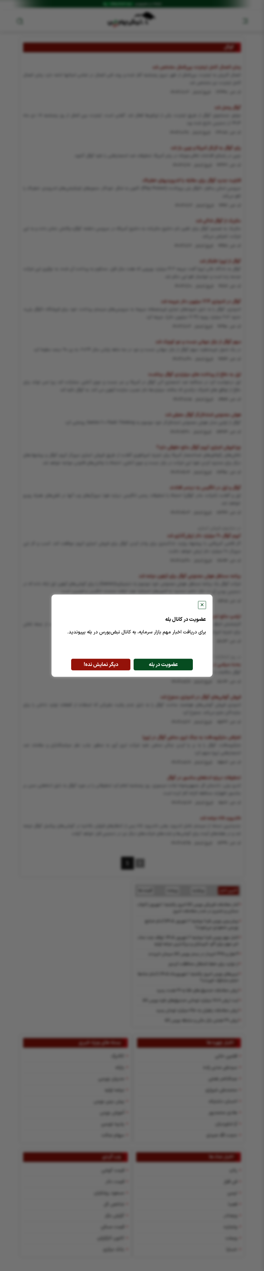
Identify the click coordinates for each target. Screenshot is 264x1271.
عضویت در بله (163, 664)
